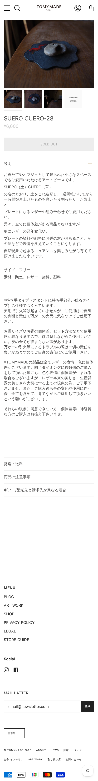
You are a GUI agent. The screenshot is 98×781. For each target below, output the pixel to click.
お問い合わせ (74, 759)
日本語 (12, 733)
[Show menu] (7, 8)
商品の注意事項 (17, 476)
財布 (66, 750)
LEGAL (10, 631)
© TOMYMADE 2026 (17, 750)
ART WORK (13, 605)
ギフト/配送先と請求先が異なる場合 (35, 490)
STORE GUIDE (16, 639)
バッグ (78, 750)
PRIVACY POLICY (19, 622)
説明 (7, 163)
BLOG (9, 596)
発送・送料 (13, 463)
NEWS (55, 750)
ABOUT (41, 750)
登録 (87, 706)
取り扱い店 (54, 759)
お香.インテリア (14, 759)
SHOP (9, 614)
